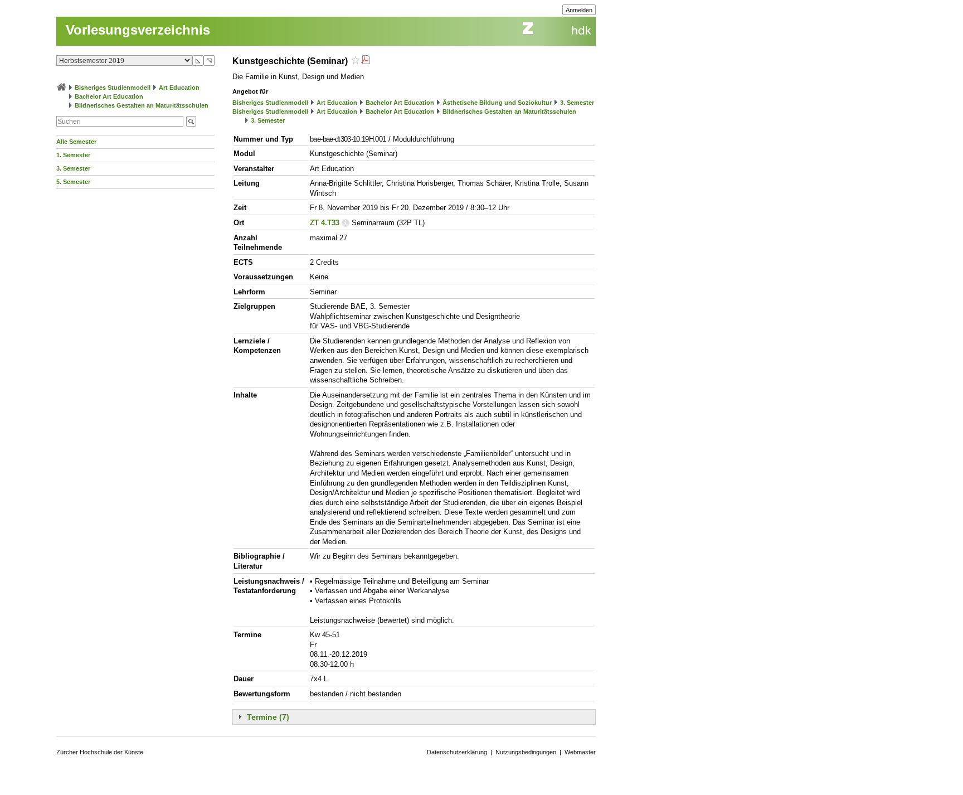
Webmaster (580, 752)
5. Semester (73, 181)
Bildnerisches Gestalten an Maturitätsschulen (141, 105)
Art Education (179, 87)
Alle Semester (76, 141)
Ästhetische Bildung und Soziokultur (497, 102)
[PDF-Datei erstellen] (365, 61)
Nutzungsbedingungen (525, 752)
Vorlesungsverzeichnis (138, 29)
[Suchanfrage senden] (191, 121)
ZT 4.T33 (324, 223)
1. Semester (73, 155)
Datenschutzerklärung (457, 752)
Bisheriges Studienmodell (112, 87)
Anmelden (579, 10)
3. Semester (73, 168)
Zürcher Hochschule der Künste (99, 752)
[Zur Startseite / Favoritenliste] (61, 87)
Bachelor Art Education (109, 96)
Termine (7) (268, 716)
